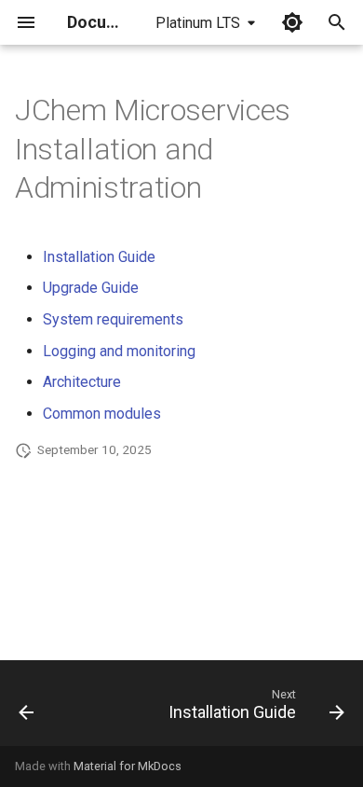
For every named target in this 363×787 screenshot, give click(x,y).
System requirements (113, 319)
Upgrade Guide (91, 288)
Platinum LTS (197, 23)
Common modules (102, 413)
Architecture (82, 382)
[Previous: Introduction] (26, 709)
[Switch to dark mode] (292, 22)
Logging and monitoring (119, 351)
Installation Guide (99, 257)
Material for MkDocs (128, 766)
